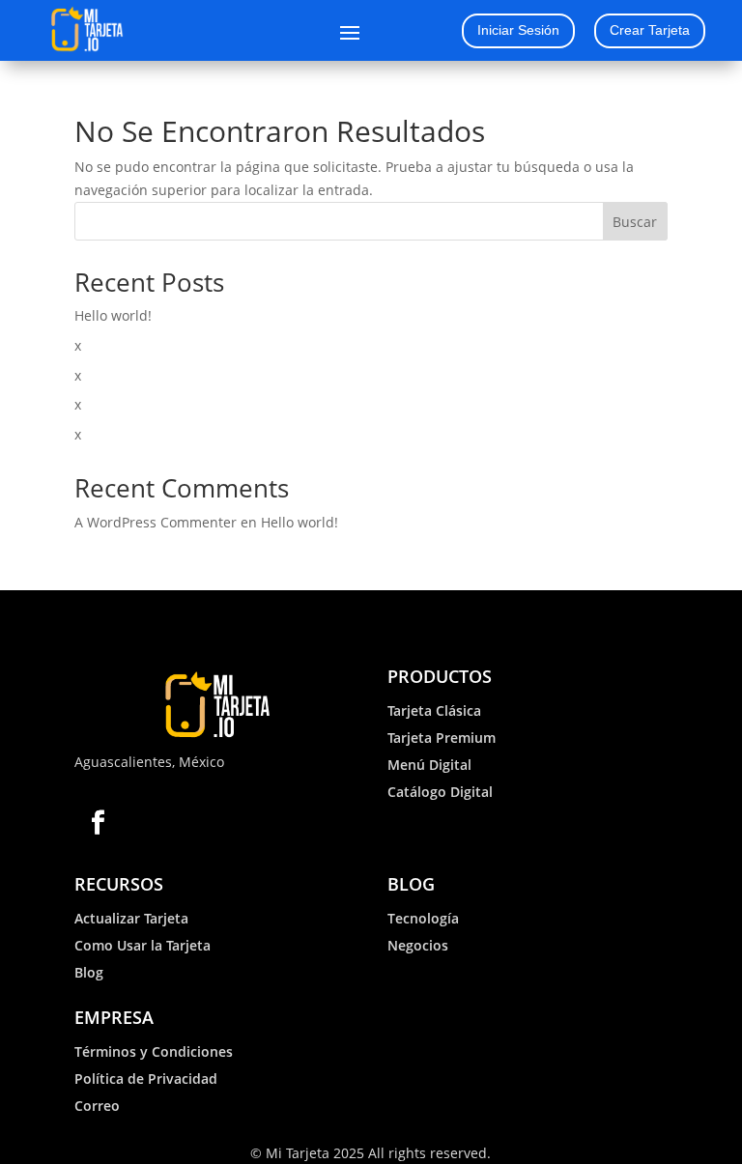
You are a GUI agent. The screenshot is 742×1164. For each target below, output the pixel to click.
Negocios (417, 945)
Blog (88, 972)
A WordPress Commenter (155, 522)
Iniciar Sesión (518, 30)
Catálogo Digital (440, 791)
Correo (97, 1105)
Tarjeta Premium (441, 737)
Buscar (635, 222)
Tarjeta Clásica (434, 710)
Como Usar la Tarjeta (142, 945)
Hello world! (113, 315)
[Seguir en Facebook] (98, 822)
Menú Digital (429, 764)
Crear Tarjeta (650, 30)
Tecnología (423, 918)
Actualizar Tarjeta (131, 918)
